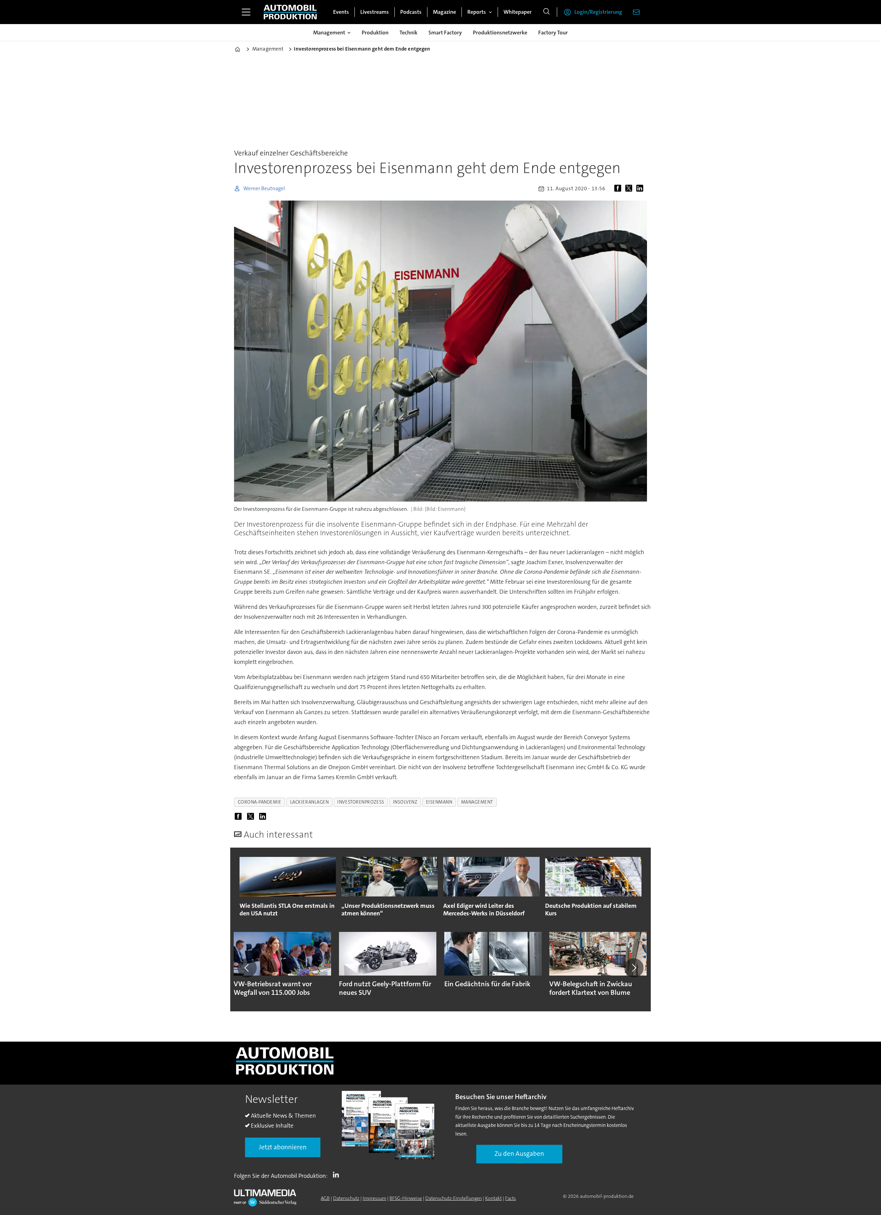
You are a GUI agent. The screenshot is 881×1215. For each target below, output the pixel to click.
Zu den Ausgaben (519, 1153)
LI (337, 1174)
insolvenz (405, 802)
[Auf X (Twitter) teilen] (630, 188)
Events (341, 11)
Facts (510, 1198)
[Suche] (546, 12)
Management (329, 32)
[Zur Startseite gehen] (290, 12)
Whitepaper (517, 11)
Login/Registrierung (598, 11)
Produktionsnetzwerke (500, 32)
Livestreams (374, 11)
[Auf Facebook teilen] (619, 188)
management (477, 802)
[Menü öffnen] (246, 12)
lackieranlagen (309, 802)
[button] (247, 967)
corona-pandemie (260, 802)
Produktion (375, 32)
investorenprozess (360, 802)
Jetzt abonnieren (283, 1147)
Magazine (444, 11)
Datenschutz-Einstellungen (453, 1198)
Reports (476, 11)
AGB (325, 1198)
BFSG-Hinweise (406, 1198)
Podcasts (411, 11)
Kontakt (493, 1198)
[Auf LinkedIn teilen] (641, 188)
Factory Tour (553, 32)
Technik (408, 32)
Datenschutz (346, 1198)
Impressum (374, 1198)
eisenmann (439, 802)
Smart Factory (445, 32)
